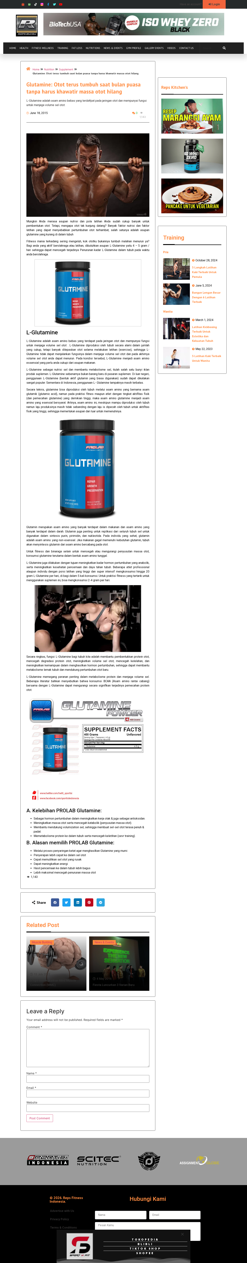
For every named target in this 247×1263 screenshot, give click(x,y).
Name (31, 1073)
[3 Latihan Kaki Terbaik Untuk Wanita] (176, 357)
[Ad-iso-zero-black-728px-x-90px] (133, 34)
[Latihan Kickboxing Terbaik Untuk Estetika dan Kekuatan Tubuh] (176, 328)
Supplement (66, 69)
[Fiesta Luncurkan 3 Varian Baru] (119, 963)
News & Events (113, 48)
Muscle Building (42, 942)
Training (62, 48)
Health (24, 48)
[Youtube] (60, 4)
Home (12, 48)
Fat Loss (77, 48)
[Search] (224, 48)
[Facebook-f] (48, 4)
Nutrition (49, 69)
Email (31, 1087)
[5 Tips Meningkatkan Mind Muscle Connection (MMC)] (56, 963)
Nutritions (93, 48)
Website (31, 1102)
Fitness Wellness (43, 48)
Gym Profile (133, 48)
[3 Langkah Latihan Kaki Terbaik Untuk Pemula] (176, 269)
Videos (171, 48)
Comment (34, 1027)
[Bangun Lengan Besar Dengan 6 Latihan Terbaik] (176, 294)
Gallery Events (154, 48)
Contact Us (186, 48)
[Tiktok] (35, 4)
